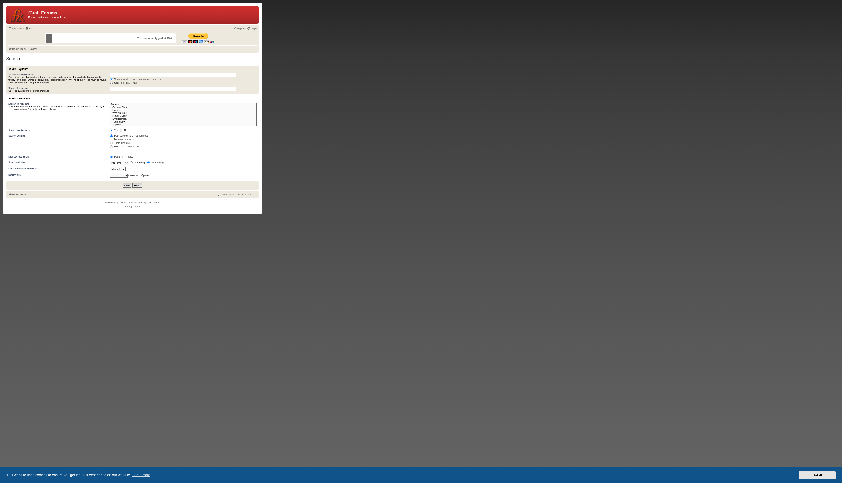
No (125, 130)
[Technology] (183, 121)
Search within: (16, 135)
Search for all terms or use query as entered (137, 79)
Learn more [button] (141, 475)
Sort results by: (17, 162)
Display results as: (19, 156)
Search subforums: (19, 130)
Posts (117, 156)
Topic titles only (122, 143)
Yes (116, 130)
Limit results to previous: (22, 168)
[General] (183, 104)
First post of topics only (126, 146)
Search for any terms (125, 83)
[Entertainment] (183, 118)
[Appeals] (183, 124)
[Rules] (183, 110)
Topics (129, 156)
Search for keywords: (20, 74)
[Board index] (17, 15)
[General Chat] (183, 107)
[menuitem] (29, 28)
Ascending (139, 162)
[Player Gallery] (183, 115)
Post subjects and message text (131, 135)
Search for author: (18, 88)
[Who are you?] (183, 113)
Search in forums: (18, 104)
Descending (157, 162)
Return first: (15, 175)
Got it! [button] (817, 475)
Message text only (124, 139)
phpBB (120, 202)
